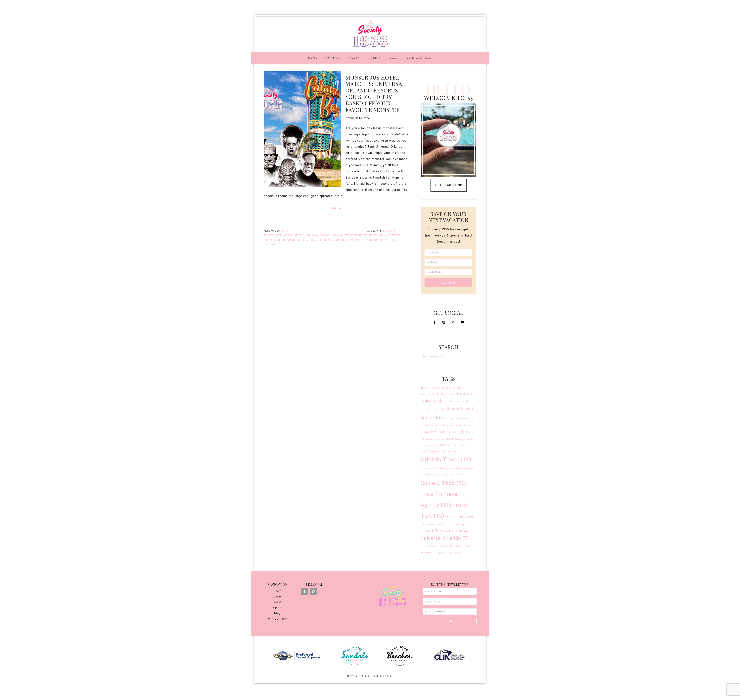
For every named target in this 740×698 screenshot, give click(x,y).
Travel (431, 494)
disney (434, 400)
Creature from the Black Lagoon (308, 235)
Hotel (373, 235)
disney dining (432, 409)
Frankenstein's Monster (350, 235)
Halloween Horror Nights (436, 445)
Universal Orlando (360, 240)
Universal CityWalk (437, 525)
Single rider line (452, 474)
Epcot (448, 418)
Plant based (457, 468)
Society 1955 (370, 32)
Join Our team (277, 618)
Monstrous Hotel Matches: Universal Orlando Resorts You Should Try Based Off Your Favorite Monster (375, 93)
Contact (277, 596)
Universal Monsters (331, 240)
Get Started (446, 185)
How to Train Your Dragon (447, 451)
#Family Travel (431, 388)
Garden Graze (464, 439)
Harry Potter (461, 445)
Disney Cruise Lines (456, 401)
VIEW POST (336, 208)
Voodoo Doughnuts (450, 552)
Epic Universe (449, 432)
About (277, 602)
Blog (284, 230)
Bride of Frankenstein (456, 388)
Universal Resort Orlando (436, 546)
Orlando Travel (390, 235)
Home (277, 591)
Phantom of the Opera (280, 240)
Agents (277, 607)
